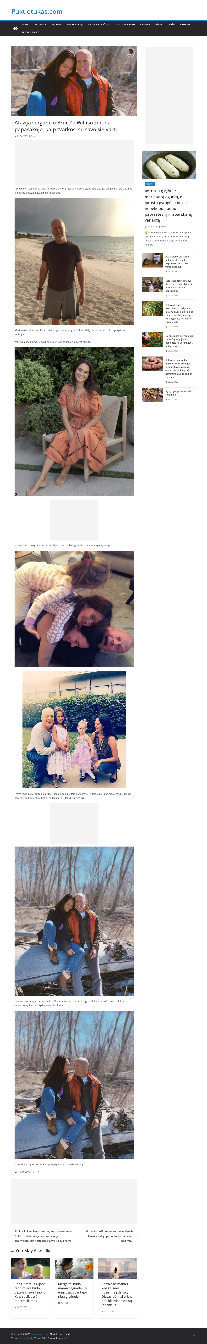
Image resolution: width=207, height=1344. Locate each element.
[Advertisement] (74, 162)
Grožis (171, 24)
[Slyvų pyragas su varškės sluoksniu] (152, 395)
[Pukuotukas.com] (15, 28)
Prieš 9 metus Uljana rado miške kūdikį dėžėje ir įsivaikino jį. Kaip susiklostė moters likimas (30, 1292)
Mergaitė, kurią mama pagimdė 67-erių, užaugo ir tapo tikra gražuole (72, 1290)
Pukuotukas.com (37, 11)
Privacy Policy (30, 32)
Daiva (33, 136)
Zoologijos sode (124, 24)
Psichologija (75, 24)
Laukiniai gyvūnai (151, 24)
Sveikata (185, 24)
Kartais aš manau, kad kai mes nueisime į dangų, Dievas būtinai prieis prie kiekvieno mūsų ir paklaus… (117, 1294)
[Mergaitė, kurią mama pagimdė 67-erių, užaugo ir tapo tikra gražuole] (74, 1260)
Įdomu (25, 24)
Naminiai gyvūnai (98, 24)
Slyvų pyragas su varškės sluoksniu (178, 393)
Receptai (57, 24)
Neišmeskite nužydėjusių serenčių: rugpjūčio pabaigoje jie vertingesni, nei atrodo (179, 341)
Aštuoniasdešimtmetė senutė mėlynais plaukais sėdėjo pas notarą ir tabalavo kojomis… (109, 1236)
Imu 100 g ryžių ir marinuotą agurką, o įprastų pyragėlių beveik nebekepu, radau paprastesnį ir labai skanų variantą (168, 205)
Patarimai (41, 24)
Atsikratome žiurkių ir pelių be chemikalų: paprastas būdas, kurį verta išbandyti (177, 261)
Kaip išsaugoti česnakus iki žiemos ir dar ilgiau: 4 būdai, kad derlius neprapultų (178, 285)
